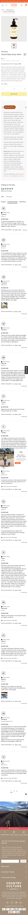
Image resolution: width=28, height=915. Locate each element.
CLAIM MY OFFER (18, 463)
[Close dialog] (27, 449)
